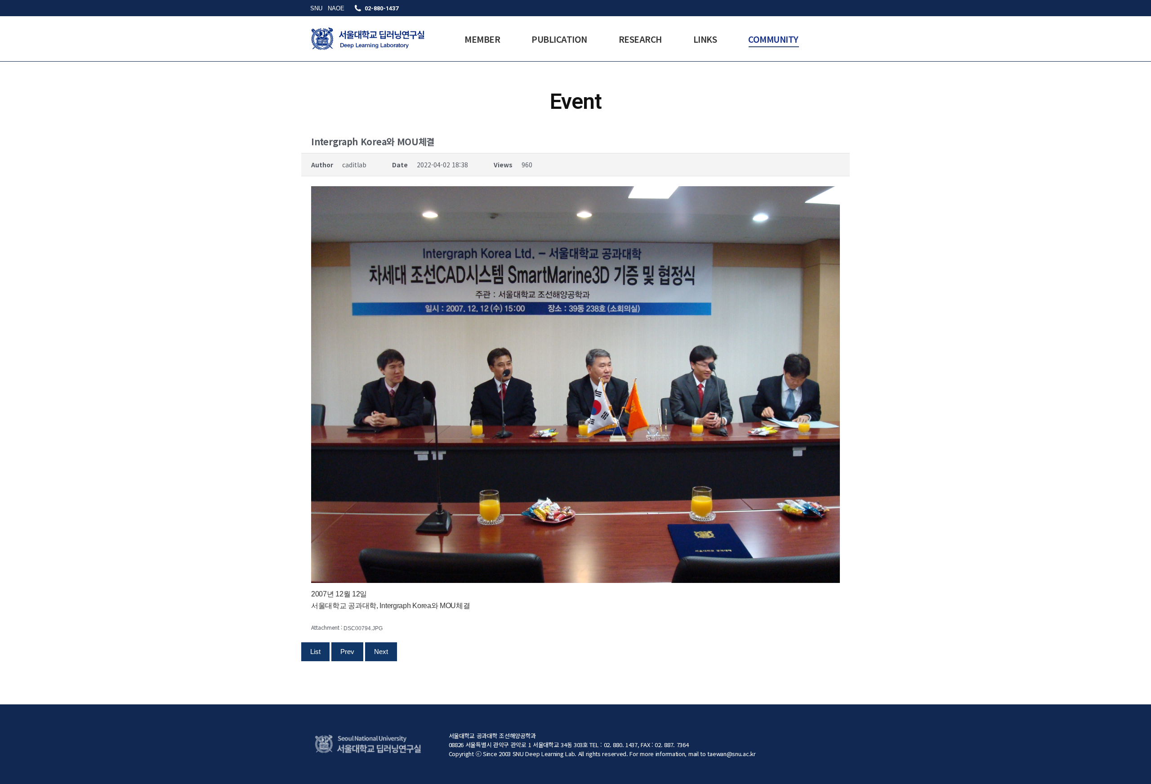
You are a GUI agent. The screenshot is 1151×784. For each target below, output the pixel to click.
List (315, 651)
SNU (316, 8)
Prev (347, 651)
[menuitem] (482, 38)
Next (381, 651)
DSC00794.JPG (363, 628)
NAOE (336, 8)
